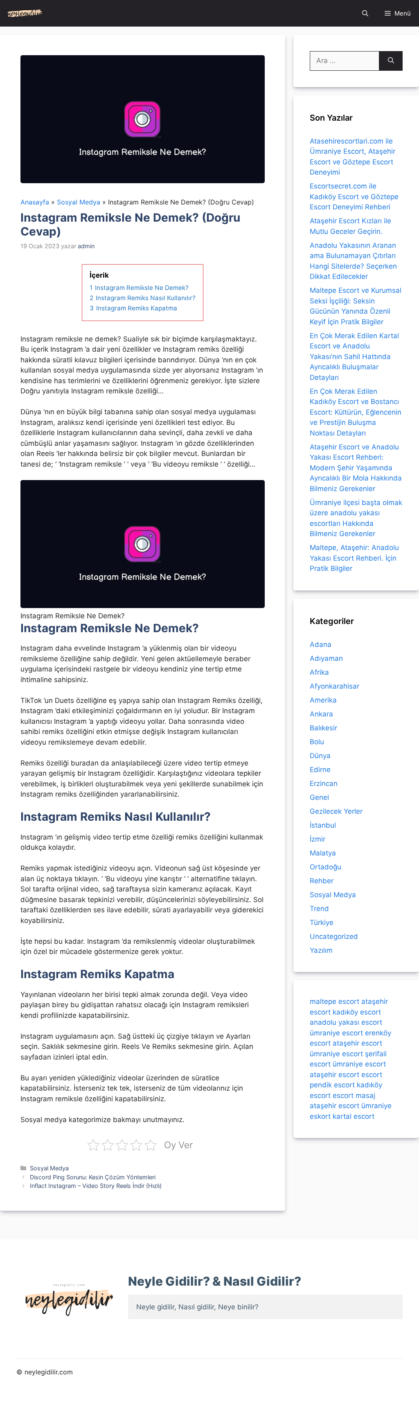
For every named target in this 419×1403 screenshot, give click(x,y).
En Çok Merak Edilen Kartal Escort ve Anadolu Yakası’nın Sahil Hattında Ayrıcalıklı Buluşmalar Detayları (354, 357)
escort (371, 1075)
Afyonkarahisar (334, 686)
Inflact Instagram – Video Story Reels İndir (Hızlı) (96, 1185)
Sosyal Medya (49, 1168)
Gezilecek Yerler (336, 811)
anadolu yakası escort (346, 1022)
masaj (365, 1095)
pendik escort (332, 1085)
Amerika (323, 700)
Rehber (321, 881)
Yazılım (321, 950)
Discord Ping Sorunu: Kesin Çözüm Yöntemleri (92, 1177)
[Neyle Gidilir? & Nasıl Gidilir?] (24, 13)
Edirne (320, 769)
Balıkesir (323, 728)
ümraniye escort (336, 1033)
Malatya (323, 853)
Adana (320, 644)
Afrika (319, 672)
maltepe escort (334, 1001)
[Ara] (391, 61)
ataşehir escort (357, 1043)
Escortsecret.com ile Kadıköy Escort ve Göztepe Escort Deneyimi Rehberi (354, 196)
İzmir (317, 839)
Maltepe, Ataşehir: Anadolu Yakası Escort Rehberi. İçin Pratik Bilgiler (354, 557)
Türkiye (321, 922)
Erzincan (324, 783)
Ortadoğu (325, 867)
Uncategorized (334, 936)
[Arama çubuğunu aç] (365, 13)
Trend (319, 909)
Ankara (321, 714)
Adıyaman (326, 658)
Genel (319, 797)
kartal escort (353, 1116)
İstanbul (323, 825)
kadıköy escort (357, 1012)
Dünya (320, 756)
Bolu (317, 742)
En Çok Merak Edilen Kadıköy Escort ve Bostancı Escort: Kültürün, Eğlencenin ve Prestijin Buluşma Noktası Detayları (355, 412)
